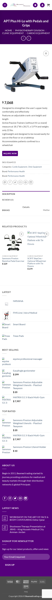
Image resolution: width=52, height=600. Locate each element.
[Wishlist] (35, 5)
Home (8, 30)
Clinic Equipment (13, 33)
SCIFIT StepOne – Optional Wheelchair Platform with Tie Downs (36, 262)
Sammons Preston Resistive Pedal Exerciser (13, 259)
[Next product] (23, 38)
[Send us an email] (20, 498)
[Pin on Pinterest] (25, 182)
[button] (4, 5)
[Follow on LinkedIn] (25, 498)
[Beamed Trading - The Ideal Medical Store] (20, 5)
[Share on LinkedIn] (30, 182)
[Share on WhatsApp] (4, 182)
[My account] (42, 5)
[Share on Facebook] (10, 182)
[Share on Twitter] (15, 182)
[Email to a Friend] (20, 182)
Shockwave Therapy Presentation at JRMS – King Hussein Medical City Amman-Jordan (27, 529)
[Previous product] (29, 38)
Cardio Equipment (38, 33)
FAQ (26, 592)
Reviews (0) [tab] (8, 200)
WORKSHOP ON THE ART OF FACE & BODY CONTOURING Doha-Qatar (29, 518)
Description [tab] (8, 194)
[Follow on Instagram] (10, 498)
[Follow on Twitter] (15, 498)
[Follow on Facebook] (4, 498)
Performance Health (16, 171)
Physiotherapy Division (29, 30)
